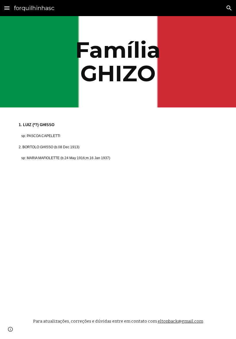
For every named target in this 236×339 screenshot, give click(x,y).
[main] (118, 61)
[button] (7, 8)
